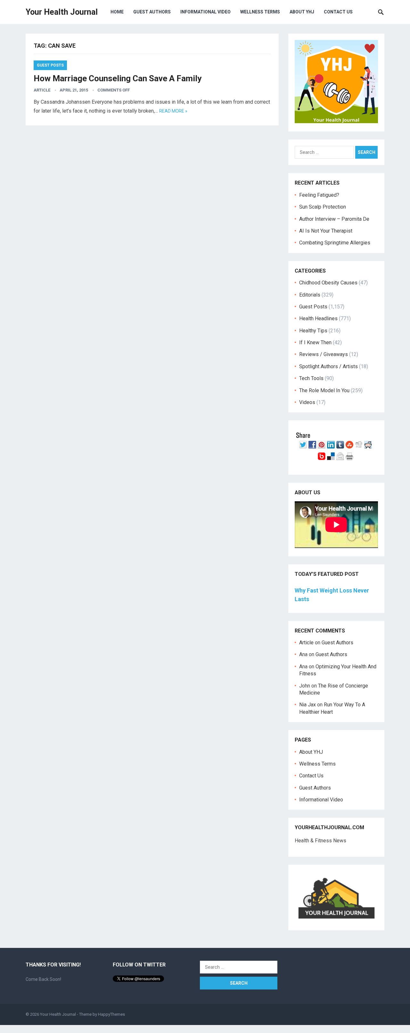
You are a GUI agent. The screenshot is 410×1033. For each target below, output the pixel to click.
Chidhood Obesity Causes (328, 283)
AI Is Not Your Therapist (325, 231)
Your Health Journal (62, 12)
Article (42, 90)
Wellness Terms (260, 11)
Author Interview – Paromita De (334, 219)
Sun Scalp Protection (322, 207)
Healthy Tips (313, 331)
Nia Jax (307, 705)
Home (117, 11)
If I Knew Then (315, 342)
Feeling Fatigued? (319, 195)
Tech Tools (311, 378)
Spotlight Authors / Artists (328, 366)
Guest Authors (152, 11)
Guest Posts (50, 65)
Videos (307, 402)
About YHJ (302, 11)
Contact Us (338, 11)
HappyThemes (111, 1014)
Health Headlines (318, 318)
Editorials (309, 295)
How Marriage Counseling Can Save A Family (117, 78)
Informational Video (205, 11)
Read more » (173, 111)
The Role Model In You (324, 390)
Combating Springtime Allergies (336, 243)
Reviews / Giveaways (323, 354)
